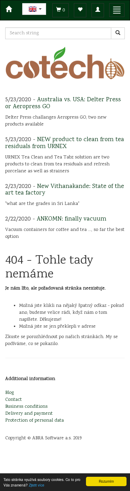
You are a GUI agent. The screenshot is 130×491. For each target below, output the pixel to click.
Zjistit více (36, 485)
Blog (9, 392)
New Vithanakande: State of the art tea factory (64, 190)
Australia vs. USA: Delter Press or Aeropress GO (63, 103)
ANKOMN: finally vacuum (71, 219)
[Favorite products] (80, 10)
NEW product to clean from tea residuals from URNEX (64, 143)
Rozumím (106, 481)
